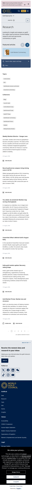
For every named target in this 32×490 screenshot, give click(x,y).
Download (8, 323)
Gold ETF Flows (7, 114)
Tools (2, 402)
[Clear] (29, 61)
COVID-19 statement (6, 424)
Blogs (5, 99)
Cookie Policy (13, 486)
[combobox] (16, 61)
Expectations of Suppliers (8, 434)
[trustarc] (19, 488)
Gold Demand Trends (8, 110)
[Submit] (3, 61)
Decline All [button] (16, 477)
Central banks (7, 78)
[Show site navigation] (27, 11)
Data (2, 395)
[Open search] (18, 11)
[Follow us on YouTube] (13, 375)
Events (3, 409)
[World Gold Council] (7, 11)
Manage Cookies (5, 446)
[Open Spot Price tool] (27, 20)
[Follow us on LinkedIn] (13, 370)
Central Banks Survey (8, 106)
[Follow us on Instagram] (8, 375)
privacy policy (26, 456)
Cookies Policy (11, 458)
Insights (3, 412)
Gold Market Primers (8, 121)
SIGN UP (5, 360)
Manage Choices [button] (16, 472)
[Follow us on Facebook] (8, 370)
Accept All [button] (16, 482)
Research (3, 399)
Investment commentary (9, 89)
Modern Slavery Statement (8, 431)
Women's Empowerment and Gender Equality (13, 437)
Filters (6, 65)
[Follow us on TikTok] (3, 375)
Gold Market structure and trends (11, 86)
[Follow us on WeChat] (18, 370)
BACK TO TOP (25, 342)
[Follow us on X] (3, 370)
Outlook (5, 125)
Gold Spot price (7, 16)
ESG (4, 82)
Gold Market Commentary (10, 117)
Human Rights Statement (8, 427)
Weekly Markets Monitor (9, 128)
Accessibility (4, 421)
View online (8, 160)
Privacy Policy (19, 486)
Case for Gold (7, 103)
